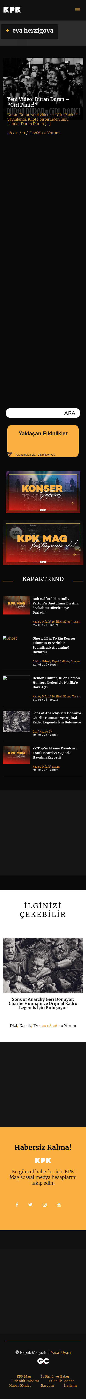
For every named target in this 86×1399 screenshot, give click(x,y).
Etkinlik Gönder (61, 1381)
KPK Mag (24, 1376)
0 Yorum (68, 1025)
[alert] (43, 454)
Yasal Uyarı (61, 1352)
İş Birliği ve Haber (55, 1376)
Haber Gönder (20, 1386)
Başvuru (47, 1386)
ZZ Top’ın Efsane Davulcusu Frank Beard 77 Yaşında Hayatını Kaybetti (55, 752)
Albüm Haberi (41, 661)
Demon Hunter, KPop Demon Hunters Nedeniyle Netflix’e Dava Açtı (56, 682)
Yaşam (76, 621)
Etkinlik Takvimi (25, 1381)
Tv (50, 731)
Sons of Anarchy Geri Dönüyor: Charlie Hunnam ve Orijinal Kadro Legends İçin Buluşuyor (58, 717)
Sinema (75, 661)
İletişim (70, 1386)
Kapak (36, 621)
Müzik (46, 621)
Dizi (35, 731)
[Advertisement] (43, 832)
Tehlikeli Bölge (61, 621)
